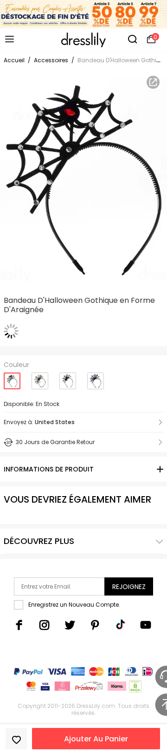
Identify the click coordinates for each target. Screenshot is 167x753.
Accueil (14, 60)
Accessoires (51, 60)
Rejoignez (129, 586)
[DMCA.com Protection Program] (134, 688)
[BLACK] (12, 378)
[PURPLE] (95, 377)
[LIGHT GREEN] (40, 377)
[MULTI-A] (68, 377)
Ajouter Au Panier (96, 738)
